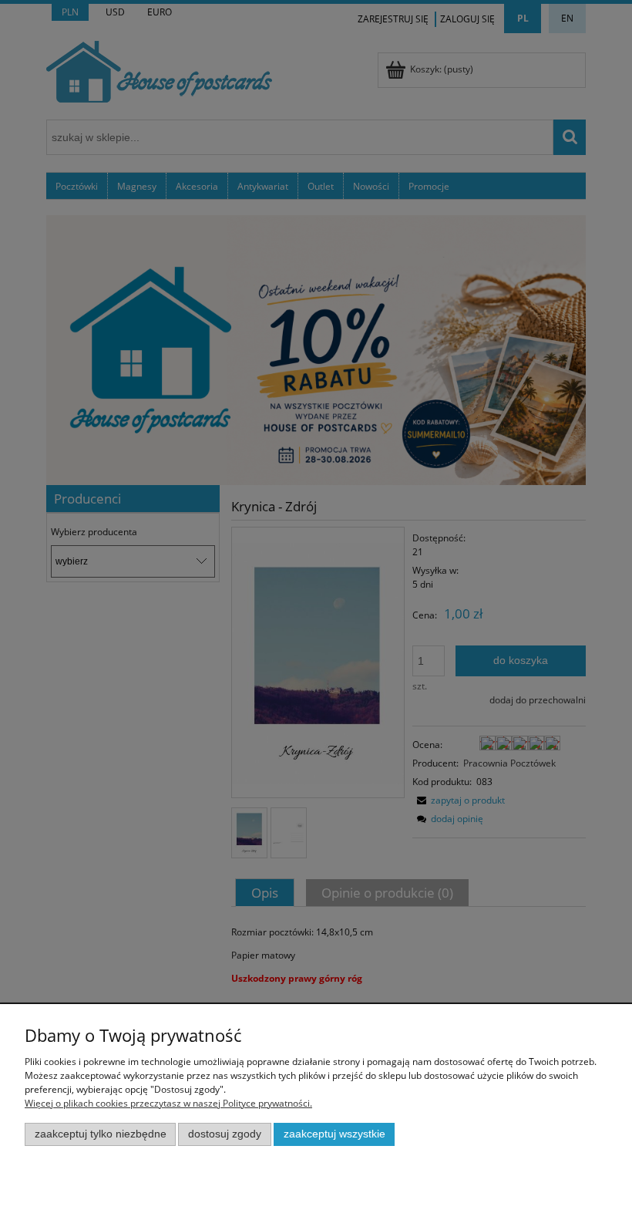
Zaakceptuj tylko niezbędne (100, 1134)
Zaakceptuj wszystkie (334, 1134)
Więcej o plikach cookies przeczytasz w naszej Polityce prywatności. (168, 1103)
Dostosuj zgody (224, 1134)
